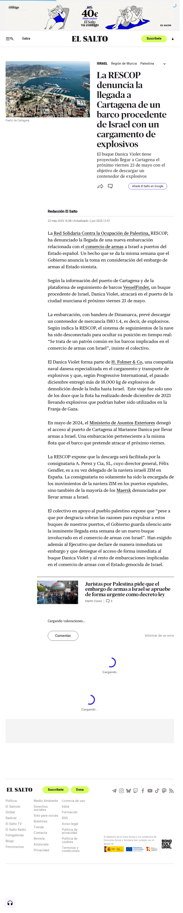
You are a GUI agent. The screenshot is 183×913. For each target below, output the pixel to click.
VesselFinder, (136, 287)
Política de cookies (69, 840)
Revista (39, 838)
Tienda (39, 827)
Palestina (147, 63)
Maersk (123, 490)
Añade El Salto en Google (147, 186)
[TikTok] (157, 790)
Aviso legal (70, 824)
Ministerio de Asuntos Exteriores (122, 422)
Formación (69, 812)
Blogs (10, 841)
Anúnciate (41, 844)
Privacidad (41, 850)
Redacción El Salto (62, 211)
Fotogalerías (15, 835)
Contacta (40, 833)
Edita (65, 806)
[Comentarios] (111, 186)
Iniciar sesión (172, 38)
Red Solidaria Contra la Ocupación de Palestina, (102, 233)
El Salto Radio (16, 829)
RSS (65, 818)
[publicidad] (90, 16)
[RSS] (171, 790)
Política (11, 801)
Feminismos (15, 847)
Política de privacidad (69, 831)
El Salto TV (14, 824)
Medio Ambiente (46, 801)
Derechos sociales (41, 808)
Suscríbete (154, 38)
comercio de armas (104, 246)
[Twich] (135, 790)
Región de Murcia (124, 63)
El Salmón (13, 806)
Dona (80, 789)
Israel (102, 63)
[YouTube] (150, 790)
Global (10, 812)
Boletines (41, 821)
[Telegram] (114, 790)
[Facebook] (143, 790)
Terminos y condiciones (71, 849)
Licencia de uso (73, 801)
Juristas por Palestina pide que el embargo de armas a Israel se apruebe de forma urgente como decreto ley (128, 589)
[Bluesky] (128, 790)
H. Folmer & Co (126, 362)
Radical (11, 818)
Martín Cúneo (93, 601)
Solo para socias (46, 815)
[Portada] (89, 39)
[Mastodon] (164, 790)
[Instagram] (121, 790)
